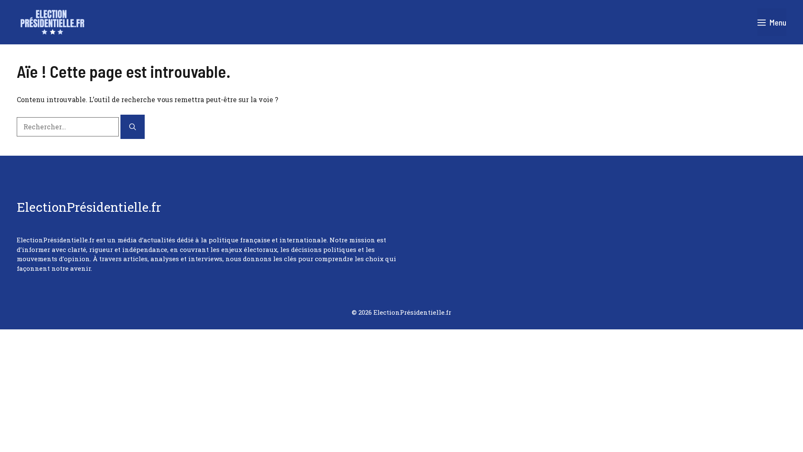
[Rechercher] (132, 127)
